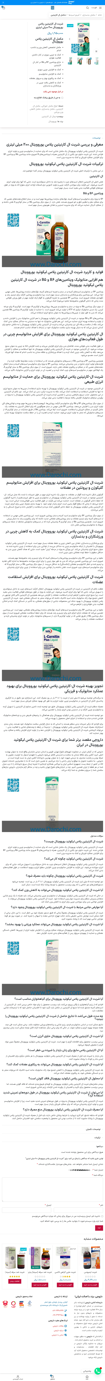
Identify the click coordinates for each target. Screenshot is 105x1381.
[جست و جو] (87, 7)
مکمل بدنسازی (88, 15)
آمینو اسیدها (74, 15)
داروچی (100, 761)
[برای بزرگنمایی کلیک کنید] (96, 51)
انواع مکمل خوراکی (49, 106)
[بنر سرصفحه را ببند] (3, 2)
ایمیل (48, 1205)
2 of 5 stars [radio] (87, 1170)
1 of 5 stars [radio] (89, 1170)
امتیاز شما (98, 1170)
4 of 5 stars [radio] (82, 1170)
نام (101, 1205)
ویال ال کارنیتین (49, 116)
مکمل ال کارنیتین (58, 15)
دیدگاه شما (97, 1175)
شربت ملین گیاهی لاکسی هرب (65, 1274)
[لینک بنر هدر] (56, 2)
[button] (90, 1285)
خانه (99, 15)
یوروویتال (52, 121)
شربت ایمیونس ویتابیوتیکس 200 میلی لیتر (90, 1274)
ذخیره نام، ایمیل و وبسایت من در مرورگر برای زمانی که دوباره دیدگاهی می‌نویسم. (66, 1216)
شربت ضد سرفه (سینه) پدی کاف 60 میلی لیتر (40, 1274)
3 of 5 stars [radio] (85, 1170)
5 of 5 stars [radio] (80, 1170)
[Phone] (97, 1371)
